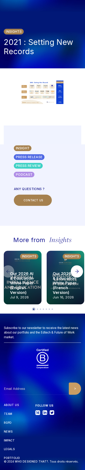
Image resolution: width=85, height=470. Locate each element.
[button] (77, 271)
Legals (9, 449)
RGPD (8, 423)
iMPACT (9, 440)
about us (11, 405)
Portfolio (12, 458)
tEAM (8, 414)
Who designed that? (31, 461)
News (8, 431)
